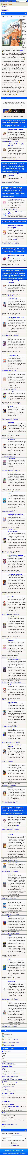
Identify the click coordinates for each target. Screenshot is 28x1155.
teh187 (15, 158)
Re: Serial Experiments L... (7, 682)
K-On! (9, 493)
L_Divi (16, 860)
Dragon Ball (11, 392)
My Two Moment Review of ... (8, 699)
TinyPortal (7, 1150)
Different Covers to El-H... (7, 419)
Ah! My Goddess (12, 298)
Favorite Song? (5, 511)
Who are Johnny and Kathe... (8, 742)
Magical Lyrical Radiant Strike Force (10, 1073)
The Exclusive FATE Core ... (7, 914)
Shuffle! (10, 684)
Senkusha (16, 141)
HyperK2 (10, 1034)
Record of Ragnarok (13, 617)
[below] (12, 291)
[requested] (20, 278)
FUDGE (10, 916)
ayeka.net (22, 50)
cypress (10, 593)
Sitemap (21, 1151)
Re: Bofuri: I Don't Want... (7, 353)
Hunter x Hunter (12, 473)
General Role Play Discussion (16, 816)
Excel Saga (11, 422)
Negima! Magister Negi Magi (15, 555)
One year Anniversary (8, 1039)
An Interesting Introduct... (7, 999)
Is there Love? (5, 761)
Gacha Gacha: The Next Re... (8, 295)
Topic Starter (6, 1045)
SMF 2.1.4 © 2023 (8, 1151)
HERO (9, 959)
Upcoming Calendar (9, 1093)
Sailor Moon (11, 640)
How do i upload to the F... (7, 158)
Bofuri (9, 338)
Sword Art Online (12, 702)
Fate (9, 900)
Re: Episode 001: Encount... (8, 243)
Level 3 (5, 1034)
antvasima (16, 614)
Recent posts (7, 1051)
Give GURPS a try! (6, 956)
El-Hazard (10, 406)
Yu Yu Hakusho (12, 764)
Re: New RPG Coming (6, 209)
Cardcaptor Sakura (13, 355)
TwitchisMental (18, 403)
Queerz (10, 1002)
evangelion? (4, 593)
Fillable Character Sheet (7, 898)
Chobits (10, 373)
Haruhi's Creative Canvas (13, 832)
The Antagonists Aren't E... (7, 335)
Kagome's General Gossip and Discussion (11, 1082)
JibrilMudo (16, 419)
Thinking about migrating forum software (12, 1079)
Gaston (15, 314)
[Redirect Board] (4, 214)
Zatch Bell (10, 787)
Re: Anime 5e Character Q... (8, 860)
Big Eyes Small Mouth (14, 862)
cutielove (12, 1045)
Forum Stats (7, 1101)
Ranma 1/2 (10, 596)
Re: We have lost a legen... (7, 403)
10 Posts (5, 1037)
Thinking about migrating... (7, 182)
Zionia (14, 370)
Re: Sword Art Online (6, 726)
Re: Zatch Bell (5, 802)
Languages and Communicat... (8, 571)
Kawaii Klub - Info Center (8, 1048)
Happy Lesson (11, 458)
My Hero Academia (6, 552)
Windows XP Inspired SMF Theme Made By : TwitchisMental (14, 1153)
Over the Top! (4, 437)
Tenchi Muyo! (11, 729)
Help (10, 1150)
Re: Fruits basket (5, 456)
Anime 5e (10, 834)
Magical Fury (11, 981)
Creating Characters (6, 265)
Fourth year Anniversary (9, 1042)
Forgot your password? (14, 1145)
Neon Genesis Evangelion (15, 574)
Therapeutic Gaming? (6, 1026)
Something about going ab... (8, 529)
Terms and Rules (15, 1150)
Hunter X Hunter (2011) (7, 491)
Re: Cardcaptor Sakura (7, 370)
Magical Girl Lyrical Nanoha (15, 514)
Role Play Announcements (15, 199)
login (18, 1133)
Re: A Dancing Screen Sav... (8, 470)
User (3, 1130)
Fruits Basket (11, 439)
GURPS (10, 935)
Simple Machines (16, 1151)
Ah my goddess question (7, 314)
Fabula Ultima (11, 874)
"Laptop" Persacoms (6, 389)
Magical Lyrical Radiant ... (7, 141)
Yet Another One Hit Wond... (7, 829)
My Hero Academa (13, 531)
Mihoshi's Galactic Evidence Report (10, 1076)
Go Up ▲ (21, 1150)
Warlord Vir (17, 470)
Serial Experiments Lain (14, 659)
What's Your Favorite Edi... (7, 871)
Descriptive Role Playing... (7, 933)
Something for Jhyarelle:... (7, 614)
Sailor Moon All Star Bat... (7, 657)
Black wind (12, 456)
